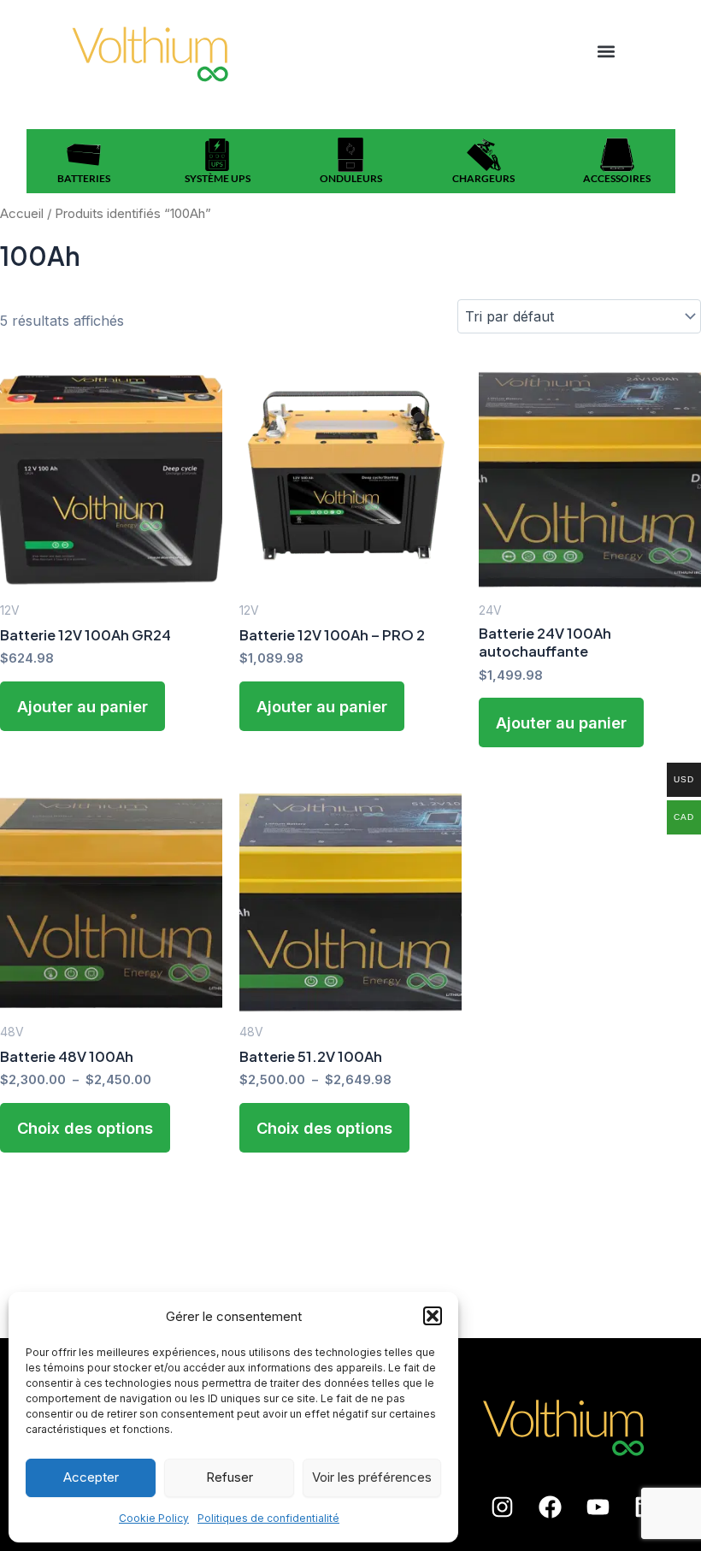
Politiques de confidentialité (268, 1518)
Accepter (91, 1477)
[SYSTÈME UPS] (217, 155)
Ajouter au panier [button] (82, 706)
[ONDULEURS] (350, 155)
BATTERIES (83, 178)
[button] (432, 1315)
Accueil (22, 213)
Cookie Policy (154, 1518)
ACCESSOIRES (617, 178)
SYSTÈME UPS (217, 178)
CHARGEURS (483, 178)
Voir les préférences (372, 1477)
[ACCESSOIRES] (617, 155)
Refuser (229, 1477)
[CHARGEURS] (484, 155)
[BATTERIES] (84, 155)
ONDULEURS (351, 178)
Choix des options (85, 1127)
